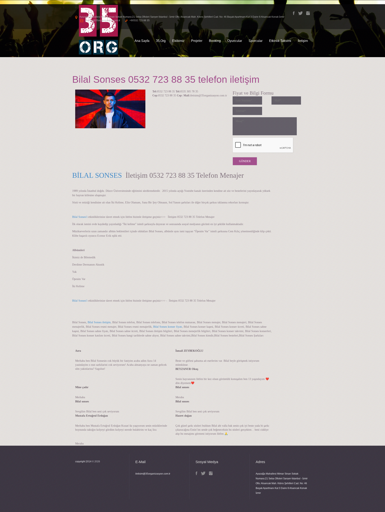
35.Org (161, 40)
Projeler (196, 40)
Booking (215, 40)
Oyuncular (234, 40)
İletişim (303, 40)
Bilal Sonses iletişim (99, 322)
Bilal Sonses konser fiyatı (167, 326)
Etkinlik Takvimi (280, 40)
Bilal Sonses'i (79, 216)
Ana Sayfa (142, 40)
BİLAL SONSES (97, 175)
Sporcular (255, 40)
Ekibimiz (178, 40)
